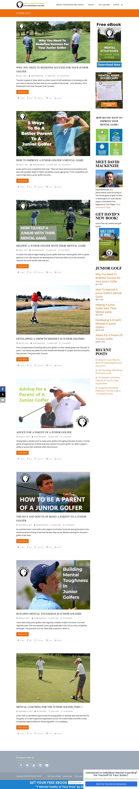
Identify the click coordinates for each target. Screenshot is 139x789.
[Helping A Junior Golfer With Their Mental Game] (53, 221)
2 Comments (66, 343)
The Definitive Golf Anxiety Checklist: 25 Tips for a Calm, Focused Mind (108, 380)
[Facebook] (2, 389)
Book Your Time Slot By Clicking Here (111, 784)
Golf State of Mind (54, 776)
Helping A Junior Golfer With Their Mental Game (51, 245)
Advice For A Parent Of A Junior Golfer (43, 432)
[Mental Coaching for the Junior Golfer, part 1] (53, 678)
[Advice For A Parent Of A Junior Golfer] (53, 403)
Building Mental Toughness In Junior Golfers (48, 613)
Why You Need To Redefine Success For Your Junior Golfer (108, 277)
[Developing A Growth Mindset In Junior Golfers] (53, 310)
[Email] (2, 400)
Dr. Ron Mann (42, 711)
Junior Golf (51, 76)
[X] (2, 394)
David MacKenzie (37, 76)
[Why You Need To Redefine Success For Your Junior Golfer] (53, 42)
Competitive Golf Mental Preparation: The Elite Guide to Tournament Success (108, 391)
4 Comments (68, 711)
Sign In (116, 5)
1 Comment (67, 436)
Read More (22, 92)
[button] (48, 782)
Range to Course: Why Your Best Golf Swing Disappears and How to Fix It (109, 363)
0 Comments (64, 76)
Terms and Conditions (82, 776)
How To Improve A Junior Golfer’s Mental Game (49, 160)
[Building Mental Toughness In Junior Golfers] (53, 585)
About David (67, 776)
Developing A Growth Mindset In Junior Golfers (50, 338)
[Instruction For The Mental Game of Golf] (30, 4)
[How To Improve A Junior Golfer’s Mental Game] (53, 133)
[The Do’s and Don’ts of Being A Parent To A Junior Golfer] (53, 492)
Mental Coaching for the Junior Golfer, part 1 (49, 707)
